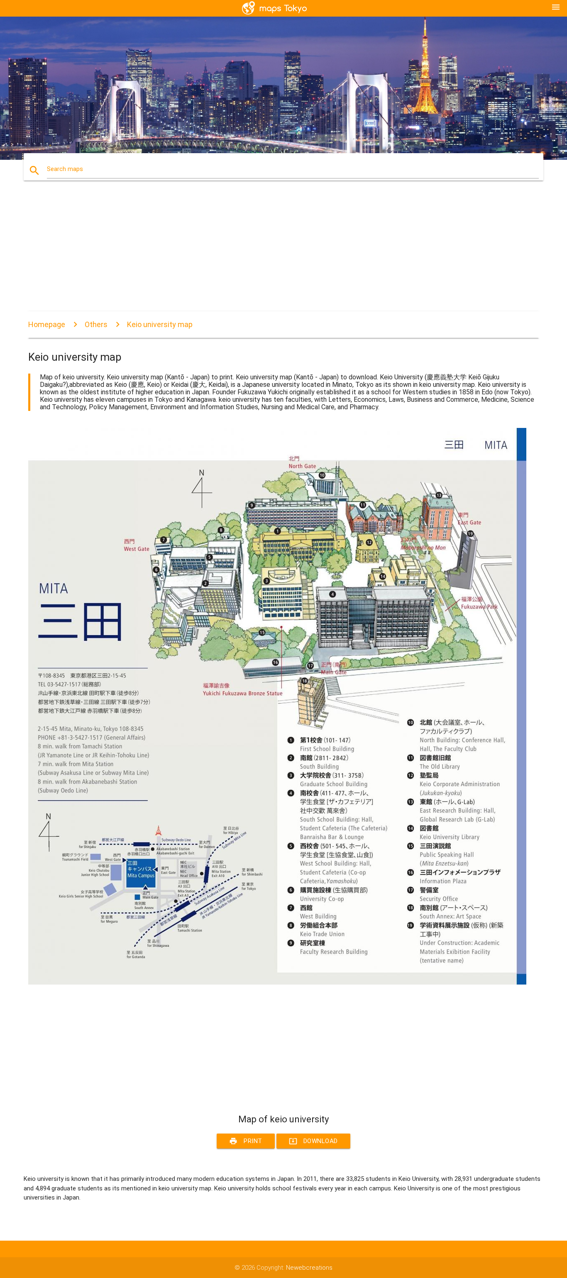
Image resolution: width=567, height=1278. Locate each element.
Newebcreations (309, 1267)
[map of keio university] (277, 982)
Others (96, 324)
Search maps (65, 169)
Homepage (46, 324)
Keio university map (160, 324)
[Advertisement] (277, 253)
